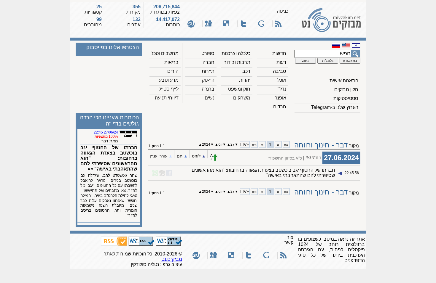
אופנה (280, 97)
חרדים (279, 106)
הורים (173, 71)
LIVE (244, 144)
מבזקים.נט (171, 259)
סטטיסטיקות (345, 98)
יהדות (244, 80)
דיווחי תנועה (167, 97)
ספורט (207, 53)
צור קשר (288, 240)
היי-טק (208, 80)
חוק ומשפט (239, 88)
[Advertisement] (254, 125)
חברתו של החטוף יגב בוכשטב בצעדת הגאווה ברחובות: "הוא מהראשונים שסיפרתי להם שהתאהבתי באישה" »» (108, 158)
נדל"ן (281, 88)
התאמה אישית (344, 80)
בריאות (171, 62)
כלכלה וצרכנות (236, 53)
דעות (281, 62)
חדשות (279, 53)
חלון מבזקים (346, 89)
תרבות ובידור (237, 62)
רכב (246, 71)
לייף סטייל (169, 88)
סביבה (279, 71)
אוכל (281, 80)
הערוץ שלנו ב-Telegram (334, 107)
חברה (208, 62)
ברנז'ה (208, 88)
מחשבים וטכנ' (165, 53)
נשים (209, 97)
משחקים (241, 97)
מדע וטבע (169, 80)
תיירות (208, 71)
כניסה (282, 11)
